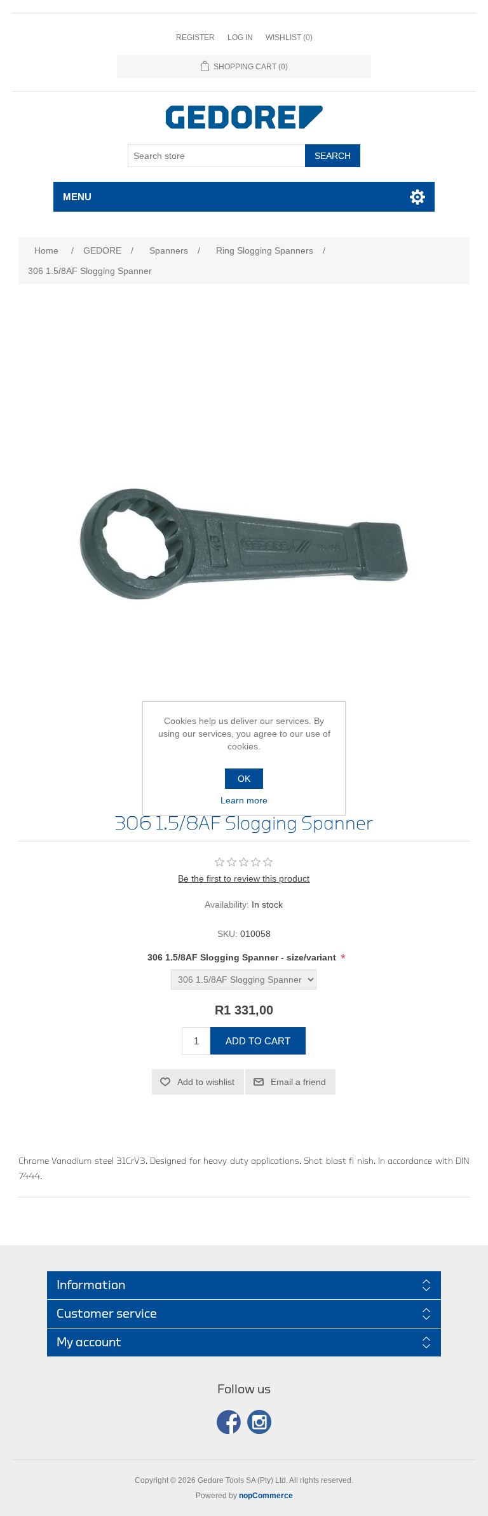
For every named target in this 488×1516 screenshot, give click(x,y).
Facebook (229, 1422)
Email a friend (298, 1082)
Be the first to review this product (243, 878)
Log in (240, 37)
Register (195, 37)
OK (244, 779)
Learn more (244, 800)
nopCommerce (266, 1495)
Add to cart (258, 1040)
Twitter (259, 1422)
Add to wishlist (205, 1082)
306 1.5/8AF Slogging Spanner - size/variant (243, 957)
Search (333, 156)
